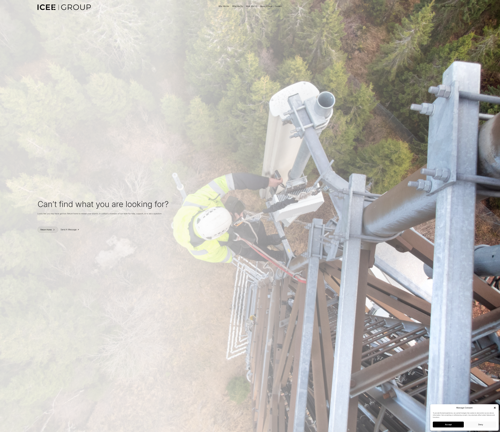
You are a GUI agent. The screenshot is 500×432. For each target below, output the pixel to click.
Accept (448, 424)
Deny (480, 424)
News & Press (266, 6)
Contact (278, 6)
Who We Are (223, 6)
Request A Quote (448, 6)
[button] (494, 407)
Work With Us (251, 6)
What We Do (237, 6)
